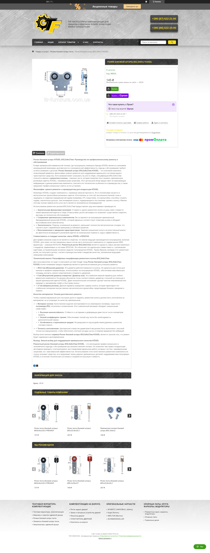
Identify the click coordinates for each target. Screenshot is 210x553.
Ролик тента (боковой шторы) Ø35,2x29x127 (79, 482)
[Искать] (172, 42)
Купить (115, 89)
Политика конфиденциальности (130, 536)
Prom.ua (115, 534)
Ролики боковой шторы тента (61, 52)
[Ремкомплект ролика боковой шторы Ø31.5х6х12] (114, 412)
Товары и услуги (41, 52)
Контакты (98, 42)
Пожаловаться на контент (109, 536)
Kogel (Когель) (113, 513)
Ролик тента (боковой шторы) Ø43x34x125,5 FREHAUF (46, 429)
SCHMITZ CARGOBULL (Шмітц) (120, 509)
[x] (37, 366)
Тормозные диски (152, 520)
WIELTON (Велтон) (115, 516)
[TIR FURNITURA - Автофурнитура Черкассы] (48, 24)
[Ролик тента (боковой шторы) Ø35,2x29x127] (81, 465)
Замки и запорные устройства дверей (85, 513)
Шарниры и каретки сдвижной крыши (48, 515)
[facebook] (34, 366)
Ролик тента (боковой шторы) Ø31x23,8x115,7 (79, 429)
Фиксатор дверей (77, 516)
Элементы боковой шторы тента (46, 521)
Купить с (115, 96)
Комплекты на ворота (79, 522)
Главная (39, 42)
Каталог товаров (66, 42)
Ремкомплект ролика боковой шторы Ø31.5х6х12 (112, 429)
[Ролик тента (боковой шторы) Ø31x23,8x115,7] (81, 412)
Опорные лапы (151, 517)
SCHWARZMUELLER (116, 519)
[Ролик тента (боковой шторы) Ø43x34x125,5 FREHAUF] (48, 412)
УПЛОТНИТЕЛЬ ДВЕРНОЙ (81, 519)
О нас (85, 42)
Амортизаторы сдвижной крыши (46, 524)
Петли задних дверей (79, 509)
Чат (201, 547)
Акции (51, 42)
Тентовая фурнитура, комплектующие (48, 512)
